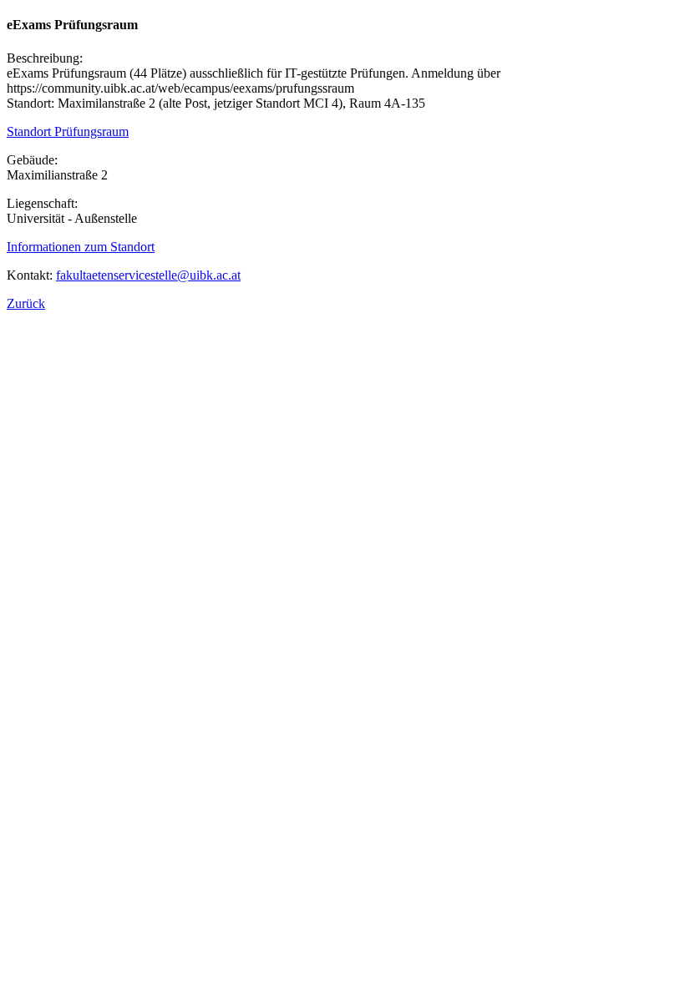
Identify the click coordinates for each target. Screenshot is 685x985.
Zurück (26, 303)
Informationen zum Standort (81, 247)
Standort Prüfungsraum (68, 131)
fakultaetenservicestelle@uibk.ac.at (148, 275)
